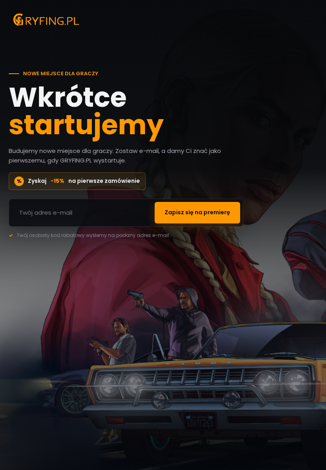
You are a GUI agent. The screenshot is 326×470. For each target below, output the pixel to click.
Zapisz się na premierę (197, 212)
